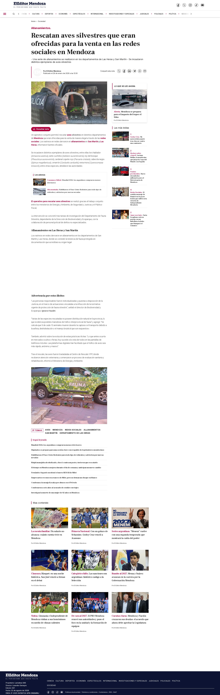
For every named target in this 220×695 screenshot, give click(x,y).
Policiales (165, 681)
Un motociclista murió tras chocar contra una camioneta (137, 140)
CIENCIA (23, 14)
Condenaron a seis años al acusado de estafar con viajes (55, 488)
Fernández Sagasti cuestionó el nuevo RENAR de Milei (54, 473)
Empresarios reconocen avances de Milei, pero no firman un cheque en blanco (64, 478)
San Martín (93, 141)
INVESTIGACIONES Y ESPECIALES (121, 14)
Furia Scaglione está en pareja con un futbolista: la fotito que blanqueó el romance (138, 220)
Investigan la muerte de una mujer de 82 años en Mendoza (55, 493)
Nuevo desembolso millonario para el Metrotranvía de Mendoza (137, 178)
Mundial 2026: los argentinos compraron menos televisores (56, 445)
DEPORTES (49, 14)
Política (176, 681)
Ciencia (50, 681)
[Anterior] (18, 14)
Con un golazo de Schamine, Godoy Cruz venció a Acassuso (90, 535)
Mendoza (38, 138)
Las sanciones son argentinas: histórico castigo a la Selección (89, 577)
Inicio (33, 21)
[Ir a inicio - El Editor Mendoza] (30, 5)
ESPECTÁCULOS (79, 14)
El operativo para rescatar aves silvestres (50, 201)
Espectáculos (94, 681)
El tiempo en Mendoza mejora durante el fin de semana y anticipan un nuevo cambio (66, 467)
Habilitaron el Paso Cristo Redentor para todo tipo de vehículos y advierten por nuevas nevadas (67, 456)
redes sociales (73, 430)
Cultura (60, 681)
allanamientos (78, 141)
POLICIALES (158, 14)
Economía (81, 681)
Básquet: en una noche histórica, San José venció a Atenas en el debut (48, 577)
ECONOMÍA (63, 14)
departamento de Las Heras (75, 433)
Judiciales (154, 681)
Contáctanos (103, 692)
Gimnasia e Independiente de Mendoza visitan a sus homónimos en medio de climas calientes (49, 619)
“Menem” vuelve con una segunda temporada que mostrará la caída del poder (129, 535)
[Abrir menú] (5, 13)
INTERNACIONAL (97, 14)
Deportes (70, 681)
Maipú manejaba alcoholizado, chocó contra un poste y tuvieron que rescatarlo (64, 462)
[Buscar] (14, 14)
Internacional (110, 681)
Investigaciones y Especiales (133, 681)
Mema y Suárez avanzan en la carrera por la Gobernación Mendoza (127, 577)
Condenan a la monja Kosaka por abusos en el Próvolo (54, 482)
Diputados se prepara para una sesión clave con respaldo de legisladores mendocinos (67, 450)
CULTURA (35, 14)
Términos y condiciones (90, 692)
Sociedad (41, 21)
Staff (115, 692)
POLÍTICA (172, 14)
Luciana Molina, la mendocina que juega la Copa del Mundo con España (138, 158)
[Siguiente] (191, 14)
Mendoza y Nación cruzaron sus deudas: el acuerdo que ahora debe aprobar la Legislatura (130, 619)
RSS (110, 692)
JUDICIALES (144, 14)
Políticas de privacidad (72, 692)
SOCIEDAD (185, 14)
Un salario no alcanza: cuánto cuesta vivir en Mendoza (47, 535)
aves (69, 135)
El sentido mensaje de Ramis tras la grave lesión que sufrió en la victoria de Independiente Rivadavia (138, 198)
